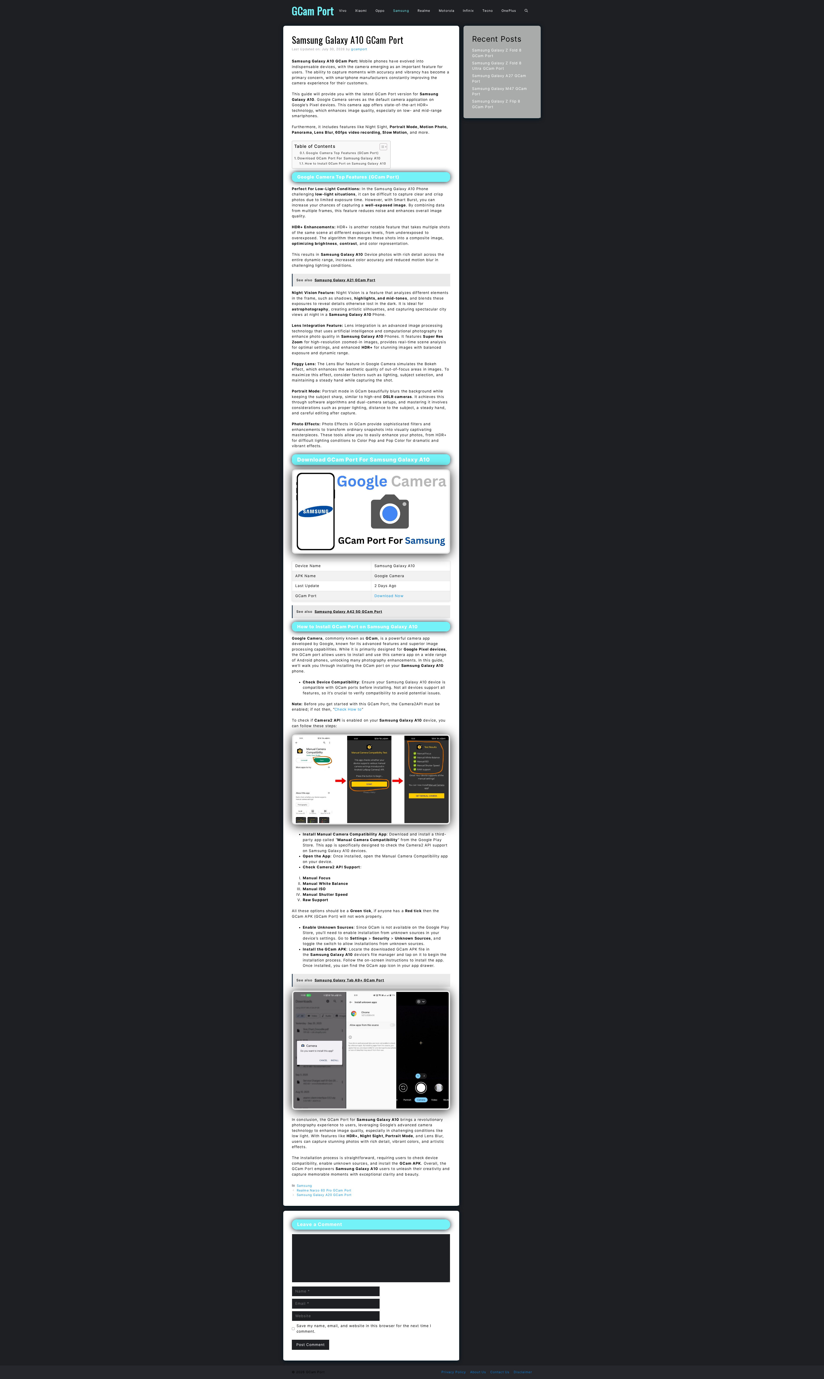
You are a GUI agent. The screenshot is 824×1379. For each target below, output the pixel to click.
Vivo (343, 11)
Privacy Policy (453, 1372)
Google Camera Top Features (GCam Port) (342, 153)
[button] (526, 10)
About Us (478, 1372)
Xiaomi (361, 11)
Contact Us (499, 1372)
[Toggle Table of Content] (381, 146)
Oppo (380, 11)
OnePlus (508, 11)
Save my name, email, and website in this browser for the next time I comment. (364, 1329)
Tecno (487, 11)
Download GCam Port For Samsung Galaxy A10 (338, 158)
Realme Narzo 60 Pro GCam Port (324, 1190)
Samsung (401, 11)
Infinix (468, 11)
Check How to (348, 709)
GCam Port (313, 10)
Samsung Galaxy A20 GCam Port (324, 1195)
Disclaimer (523, 1372)
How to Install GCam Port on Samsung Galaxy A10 (345, 163)
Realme (424, 11)
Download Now (389, 596)
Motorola (446, 11)
